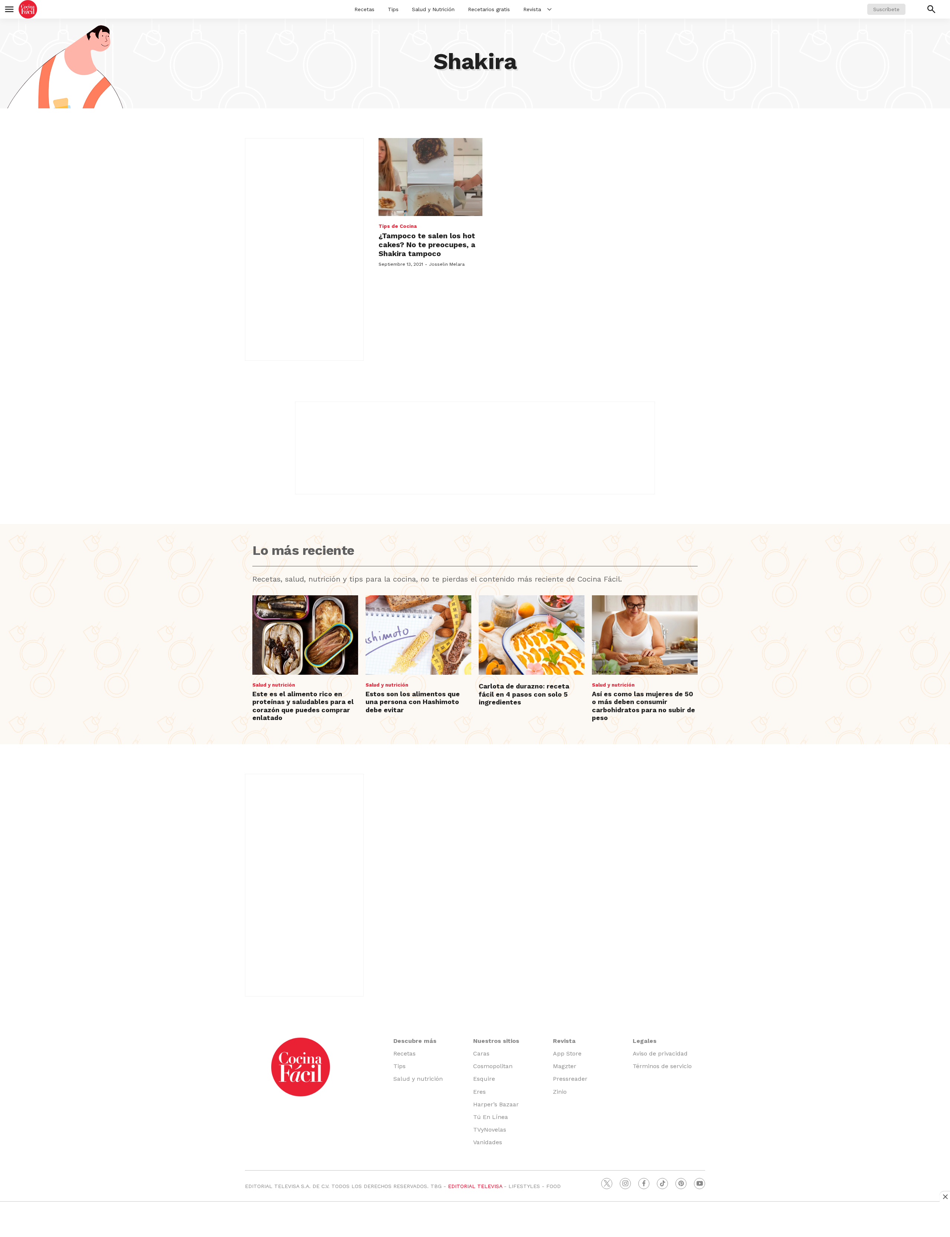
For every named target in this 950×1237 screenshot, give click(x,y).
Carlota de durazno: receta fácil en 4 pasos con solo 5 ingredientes (524, 694)
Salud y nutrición (273, 685)
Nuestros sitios (496, 1040)
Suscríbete (886, 9)
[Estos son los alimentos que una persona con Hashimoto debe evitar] (418, 635)
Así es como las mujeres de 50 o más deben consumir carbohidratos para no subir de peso (643, 706)
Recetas (364, 9)
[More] (549, 9)
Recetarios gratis (489, 9)
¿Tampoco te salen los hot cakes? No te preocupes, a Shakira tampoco (427, 244)
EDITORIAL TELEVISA (475, 1186)
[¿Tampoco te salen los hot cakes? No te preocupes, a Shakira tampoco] (430, 177)
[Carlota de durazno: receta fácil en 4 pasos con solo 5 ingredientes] (531, 635)
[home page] (28, 9)
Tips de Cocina (398, 226)
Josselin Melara (447, 264)
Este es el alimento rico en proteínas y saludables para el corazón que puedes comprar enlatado (303, 706)
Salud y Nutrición (433, 9)
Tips (393, 9)
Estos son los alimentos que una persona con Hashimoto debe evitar (413, 702)
